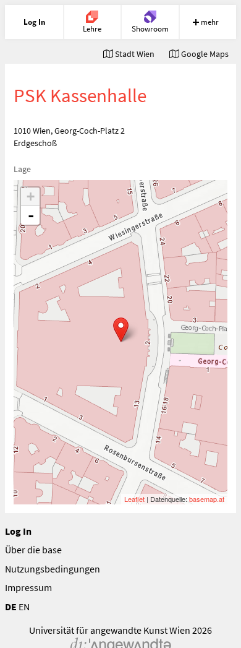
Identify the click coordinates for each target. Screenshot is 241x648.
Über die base (33, 549)
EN (24, 606)
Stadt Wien (133, 53)
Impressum (28, 587)
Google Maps (204, 53)
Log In (18, 531)
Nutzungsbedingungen (52, 569)
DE (11, 606)
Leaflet (134, 499)
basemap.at (206, 499)
